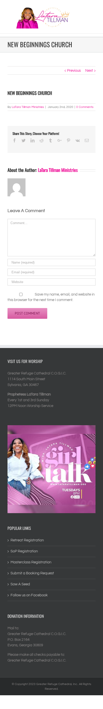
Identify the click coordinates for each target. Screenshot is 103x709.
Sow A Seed (20, 584)
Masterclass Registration (30, 562)
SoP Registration (24, 551)
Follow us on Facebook (29, 595)
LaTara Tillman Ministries (28, 107)
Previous (74, 70)
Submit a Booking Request (32, 573)
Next (89, 70)
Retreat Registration (27, 540)
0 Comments (85, 107)
